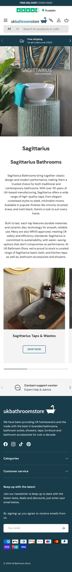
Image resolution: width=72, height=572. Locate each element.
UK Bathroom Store (21, 563)
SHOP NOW (34, 349)
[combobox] (36, 29)
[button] (66, 20)
